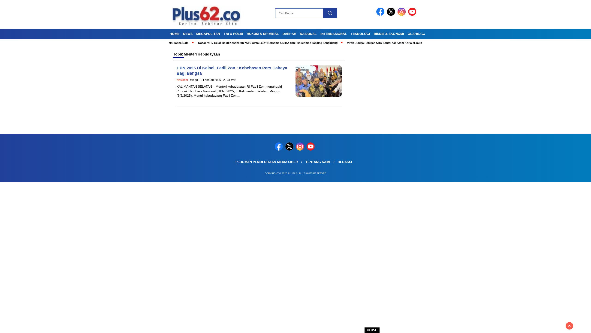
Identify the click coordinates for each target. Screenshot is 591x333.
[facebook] (381, 14)
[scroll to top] (569, 326)
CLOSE (372, 330)
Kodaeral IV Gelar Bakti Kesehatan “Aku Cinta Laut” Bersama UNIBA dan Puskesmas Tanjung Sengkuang (256, 43)
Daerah (289, 34)
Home (174, 34)
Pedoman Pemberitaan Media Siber (266, 162)
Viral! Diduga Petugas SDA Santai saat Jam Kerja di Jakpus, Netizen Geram (385, 43)
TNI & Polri (233, 34)
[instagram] (402, 14)
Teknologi (360, 34)
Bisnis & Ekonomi (389, 34)
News (188, 34)
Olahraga (417, 34)
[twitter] (392, 14)
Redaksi (345, 162)
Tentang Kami (317, 162)
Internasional (333, 34)
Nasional (308, 34)
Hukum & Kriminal (263, 34)
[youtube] (413, 14)
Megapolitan (208, 34)
